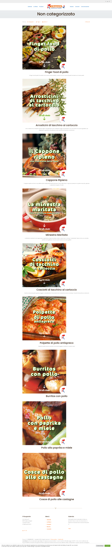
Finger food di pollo (56, 72)
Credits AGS (60, 539)
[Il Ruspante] (56, 6)
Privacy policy (54, 539)
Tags (38, 22)
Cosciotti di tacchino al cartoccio (56, 289)
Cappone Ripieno (56, 180)
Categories (30, 22)
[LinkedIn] (107, 1)
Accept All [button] (107, 545)
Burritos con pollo (56, 396)
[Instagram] (109, 1)
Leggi (69, 528)
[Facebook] (105, 1)
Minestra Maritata (57, 235)
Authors (45, 22)
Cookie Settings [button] (100, 545)
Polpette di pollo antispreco (57, 343)
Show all (88, 22)
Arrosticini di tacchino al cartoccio (57, 125)
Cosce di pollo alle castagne (56, 499)
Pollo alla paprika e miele (56, 447)
